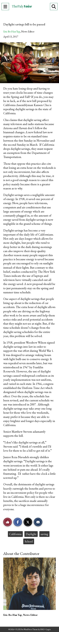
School (29, 541)
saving (44, 534)
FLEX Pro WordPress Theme (27, 629)
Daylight (31, 534)
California (15, 534)
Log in (48, 629)
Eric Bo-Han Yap (11, 31)
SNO (42, 629)
